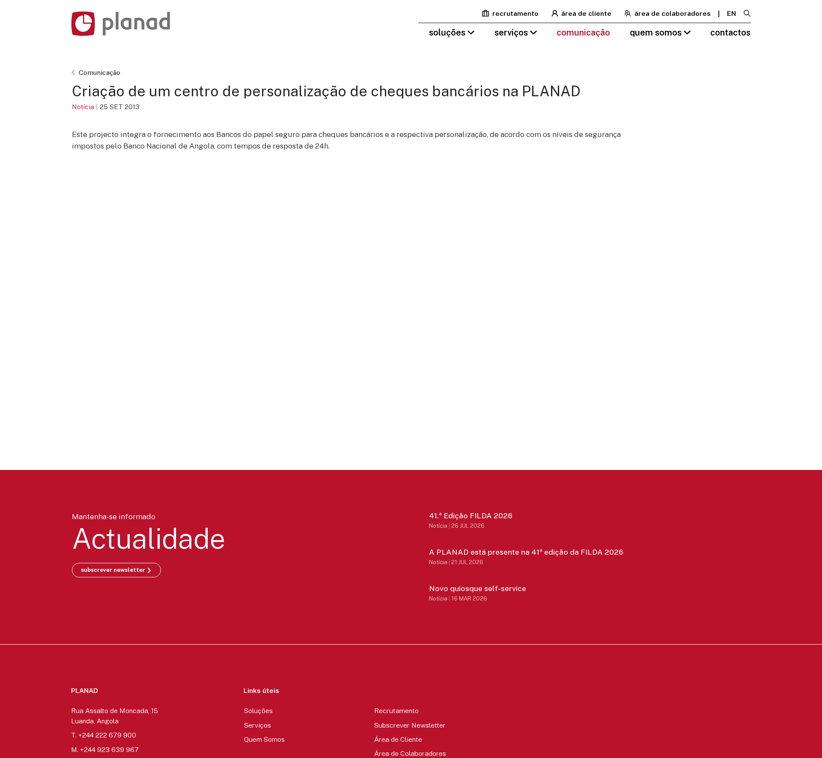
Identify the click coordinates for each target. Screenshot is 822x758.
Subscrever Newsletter (410, 725)
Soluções (448, 32)
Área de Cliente (585, 13)
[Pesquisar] (747, 14)
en (731, 13)
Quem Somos (657, 32)
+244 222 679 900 (107, 735)
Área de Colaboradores (672, 13)
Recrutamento (515, 13)
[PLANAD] (120, 23)
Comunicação (583, 32)
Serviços (512, 32)
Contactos (730, 32)
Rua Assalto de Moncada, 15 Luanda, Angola (114, 716)
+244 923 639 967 (109, 750)
